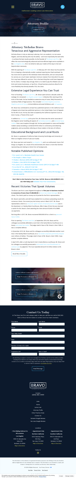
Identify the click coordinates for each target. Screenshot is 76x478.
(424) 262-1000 (38, 395)
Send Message (38, 368)
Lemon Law (38, 407)
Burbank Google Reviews (38, 418)
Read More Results (19, 254)
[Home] (37, 5)
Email (40, 327)
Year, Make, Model (16, 333)
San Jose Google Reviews (38, 421)
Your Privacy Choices (44, 467)
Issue (12, 339)
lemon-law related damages (49, 193)
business (48, 121)
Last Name (42, 321)
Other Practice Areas (38, 413)
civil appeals (58, 104)
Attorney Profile (38, 410)
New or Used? (43, 351)
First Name (14, 321)
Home (38, 404)
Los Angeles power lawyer (34, 97)
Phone (13, 327)
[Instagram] (38, 453)
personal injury (22, 104)
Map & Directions (20, 446)
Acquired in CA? (16, 351)
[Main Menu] (12, 7)
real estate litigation (47, 102)
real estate (41, 121)
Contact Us (38, 415)
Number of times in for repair (20, 345)
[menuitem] (30, 470)
